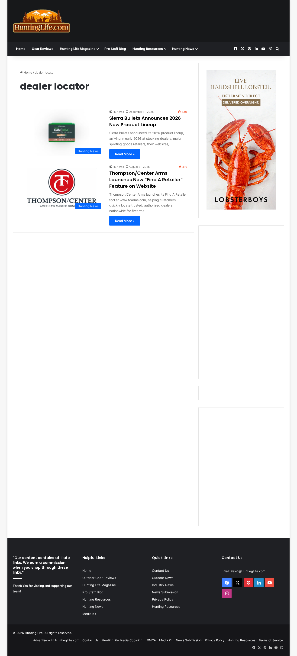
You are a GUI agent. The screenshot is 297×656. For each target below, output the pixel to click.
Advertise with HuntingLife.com (56, 640)
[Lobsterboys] (241, 208)
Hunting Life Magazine (77, 49)
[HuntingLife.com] (41, 20)
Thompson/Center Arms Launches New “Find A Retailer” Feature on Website (146, 179)
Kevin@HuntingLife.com (248, 571)
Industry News (163, 585)
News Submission (165, 592)
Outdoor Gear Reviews (99, 578)
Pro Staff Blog (115, 49)
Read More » (125, 154)
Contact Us (160, 570)
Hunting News (183, 49)
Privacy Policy (162, 599)
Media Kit (89, 614)
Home (20, 49)
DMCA (151, 640)
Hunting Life (34, 633)
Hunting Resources (147, 49)
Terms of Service (271, 640)
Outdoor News (162, 578)
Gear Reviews (42, 49)
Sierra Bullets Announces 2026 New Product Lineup (145, 121)
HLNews (118, 111)
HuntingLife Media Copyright (123, 640)
